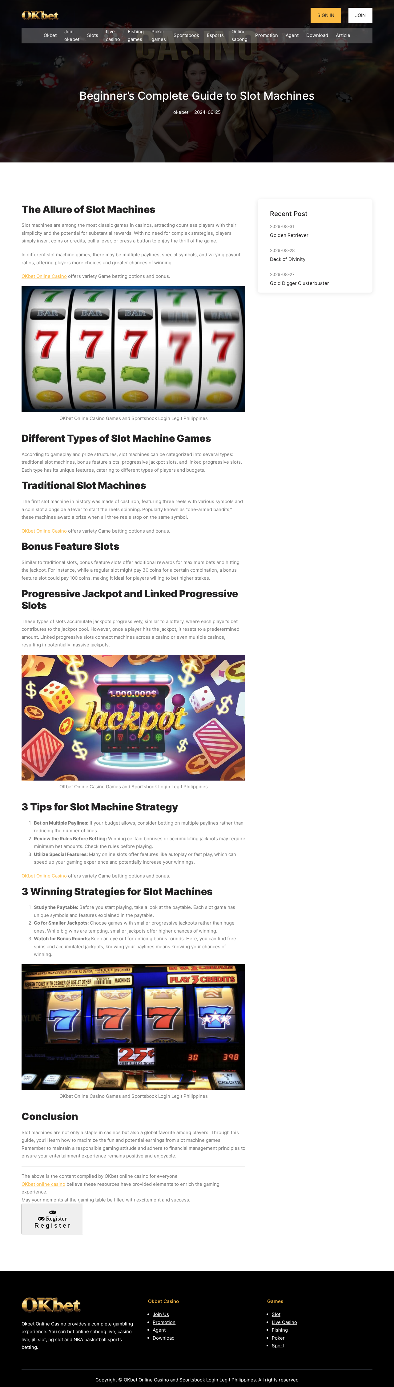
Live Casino (284, 1322)
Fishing (280, 1330)
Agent (159, 1330)
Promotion (164, 1322)
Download (164, 1338)
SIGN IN (325, 15)
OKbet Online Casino (44, 276)
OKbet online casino (43, 1184)
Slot (276, 1314)
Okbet (50, 35)
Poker (278, 1338)
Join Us (161, 1314)
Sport (278, 1346)
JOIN (360, 15)
